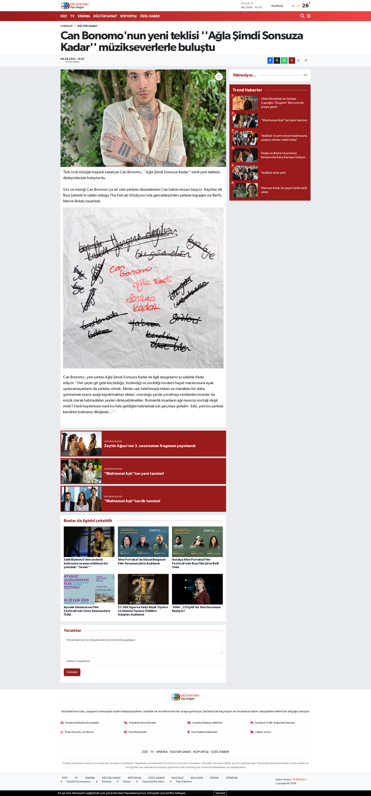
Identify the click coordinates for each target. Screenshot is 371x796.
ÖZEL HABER (149, 16)
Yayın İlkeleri (183, 782)
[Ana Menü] (308, 16)
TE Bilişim (298, 779)
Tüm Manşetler (137, 732)
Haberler (66, 26)
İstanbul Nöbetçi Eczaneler (82, 722)
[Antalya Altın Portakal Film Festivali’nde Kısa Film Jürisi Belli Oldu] (197, 541)
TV (72, 16)
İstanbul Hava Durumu (142, 722)
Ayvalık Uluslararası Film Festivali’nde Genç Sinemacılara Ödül (87, 611)
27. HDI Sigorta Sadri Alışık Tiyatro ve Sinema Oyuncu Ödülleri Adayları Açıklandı (143, 611)
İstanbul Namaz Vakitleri (207, 722)
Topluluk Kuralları (153, 782)
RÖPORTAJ (128, 16)
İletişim (106, 782)
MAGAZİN (197, 778)
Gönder (72, 672)
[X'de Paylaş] (277, 60)
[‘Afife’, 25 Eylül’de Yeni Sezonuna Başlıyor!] (197, 589)
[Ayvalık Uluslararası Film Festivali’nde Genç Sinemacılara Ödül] (89, 589)
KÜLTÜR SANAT (105, 16)
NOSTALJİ (177, 778)
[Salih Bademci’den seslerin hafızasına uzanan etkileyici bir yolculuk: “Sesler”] (89, 541)
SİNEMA (84, 16)
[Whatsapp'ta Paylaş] (284, 60)
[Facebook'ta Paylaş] (270, 60)
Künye (127, 782)
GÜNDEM (231, 778)
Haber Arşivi (263, 732)
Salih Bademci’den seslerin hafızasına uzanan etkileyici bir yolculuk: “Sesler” (86, 563)
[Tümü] (305, 75)
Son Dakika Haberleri (204, 732)
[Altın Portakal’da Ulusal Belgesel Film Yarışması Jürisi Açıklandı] (143, 541)
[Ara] (302, 16)
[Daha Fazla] (292, 60)
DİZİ (63, 16)
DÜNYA (214, 778)
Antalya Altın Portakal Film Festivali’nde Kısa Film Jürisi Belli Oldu (195, 563)
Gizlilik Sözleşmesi (78, 782)
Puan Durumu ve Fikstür (79, 732)
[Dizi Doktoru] (74, 5)
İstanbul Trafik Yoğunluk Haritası (275, 722)
